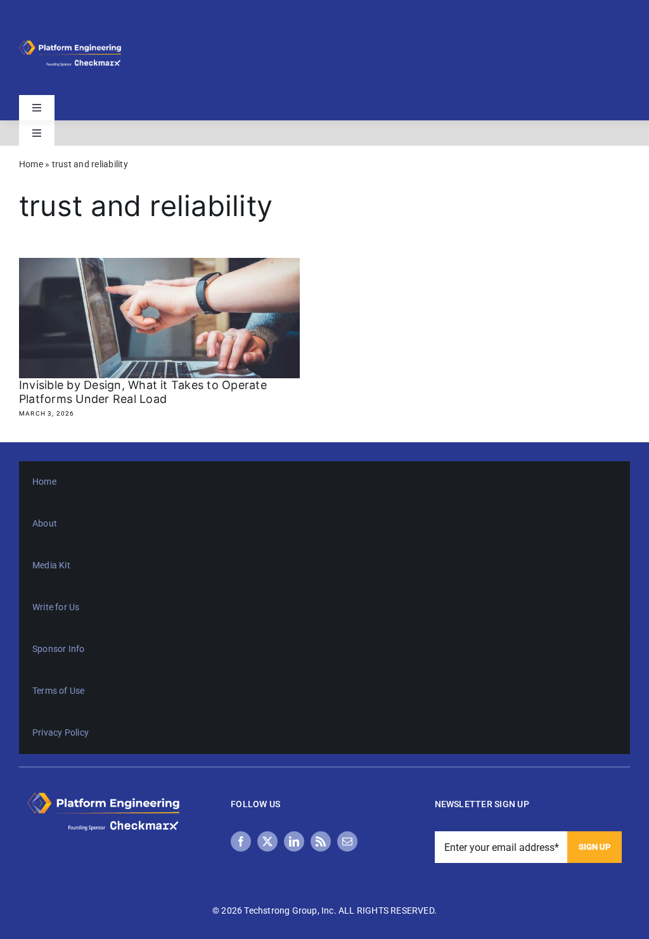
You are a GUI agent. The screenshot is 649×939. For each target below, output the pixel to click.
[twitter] (267, 841)
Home (31, 164)
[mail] (347, 841)
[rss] (321, 841)
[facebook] (241, 841)
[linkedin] (294, 841)
